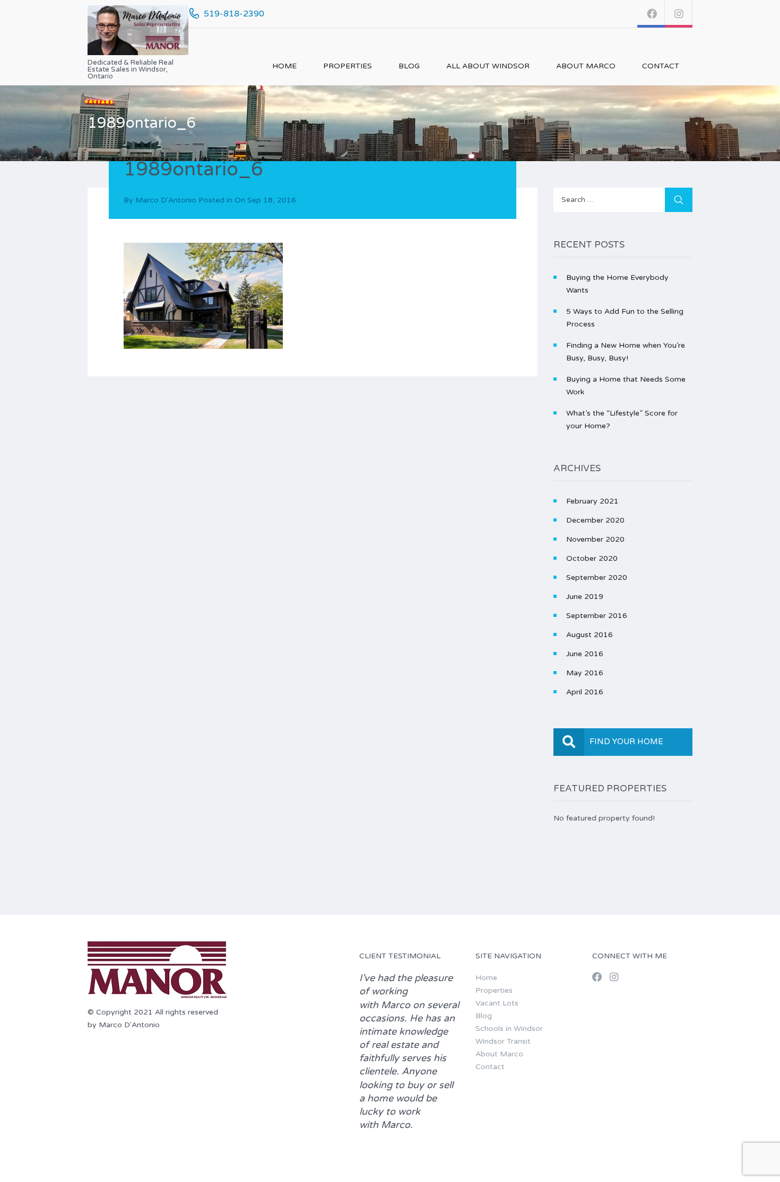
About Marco (586, 65)
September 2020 (596, 577)
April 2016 (584, 691)
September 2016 (596, 615)
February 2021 (592, 501)
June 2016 (584, 653)
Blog (409, 65)
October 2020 (592, 558)
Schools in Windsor (509, 1028)
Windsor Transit (503, 1041)
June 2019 (584, 596)
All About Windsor (488, 65)
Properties (347, 65)
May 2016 (584, 672)
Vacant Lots (496, 1003)
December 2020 (595, 520)
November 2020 (595, 539)
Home (284, 65)
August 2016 (589, 634)
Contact (660, 65)
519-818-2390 (234, 13)
